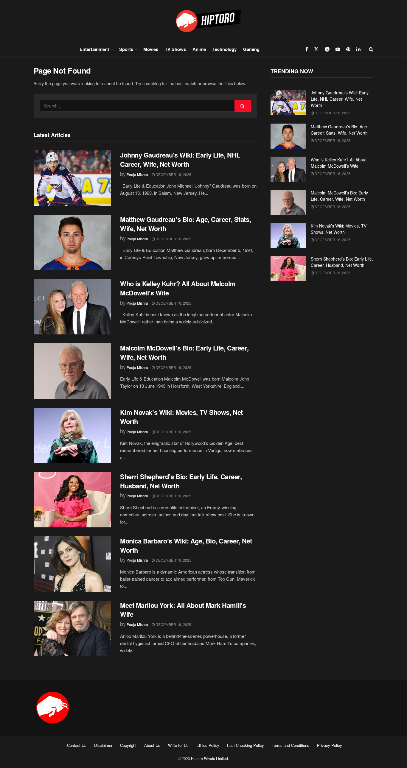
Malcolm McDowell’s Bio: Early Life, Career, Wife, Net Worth (184, 352)
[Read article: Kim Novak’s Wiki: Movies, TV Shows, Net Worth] (72, 435)
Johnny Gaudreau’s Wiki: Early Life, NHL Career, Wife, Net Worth (180, 159)
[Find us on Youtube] (337, 49)
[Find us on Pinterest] (348, 49)
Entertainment (94, 49)
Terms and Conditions (290, 745)
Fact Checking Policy (245, 745)
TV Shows (175, 49)
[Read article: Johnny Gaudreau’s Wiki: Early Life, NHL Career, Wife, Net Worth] (72, 178)
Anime (199, 49)
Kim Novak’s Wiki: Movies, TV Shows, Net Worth (181, 416)
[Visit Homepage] (203, 21)
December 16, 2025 (173, 174)
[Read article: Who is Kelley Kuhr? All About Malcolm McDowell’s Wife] (72, 306)
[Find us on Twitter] (316, 49)
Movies (150, 49)
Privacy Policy (329, 745)
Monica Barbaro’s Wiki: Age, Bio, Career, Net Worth (186, 545)
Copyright (128, 745)
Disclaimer (103, 745)
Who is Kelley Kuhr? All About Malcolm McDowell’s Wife (178, 288)
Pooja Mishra (137, 174)
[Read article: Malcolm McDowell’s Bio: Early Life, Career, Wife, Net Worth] (72, 371)
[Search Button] (371, 49)
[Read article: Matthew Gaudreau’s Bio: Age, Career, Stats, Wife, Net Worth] (72, 242)
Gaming (251, 49)
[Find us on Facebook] (306, 49)
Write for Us (178, 745)
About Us (152, 745)
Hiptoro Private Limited (209, 758)
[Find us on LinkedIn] (358, 49)
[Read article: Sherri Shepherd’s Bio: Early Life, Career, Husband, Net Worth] (72, 499)
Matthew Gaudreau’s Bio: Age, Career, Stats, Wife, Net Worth (185, 223)
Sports (126, 49)
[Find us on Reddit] (327, 49)
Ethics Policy (207, 745)
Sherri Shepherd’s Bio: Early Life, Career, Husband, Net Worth (181, 481)
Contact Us (76, 745)
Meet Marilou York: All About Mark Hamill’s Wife (183, 609)
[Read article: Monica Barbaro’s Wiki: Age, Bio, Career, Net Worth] (72, 564)
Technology (224, 49)
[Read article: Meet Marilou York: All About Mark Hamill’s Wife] (72, 628)
